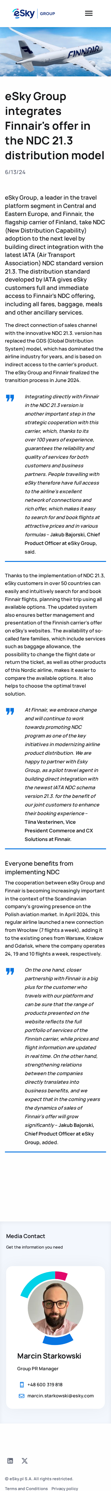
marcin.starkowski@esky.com (60, 1395)
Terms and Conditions (26, 1488)
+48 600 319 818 (45, 1384)
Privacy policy (64, 1488)
